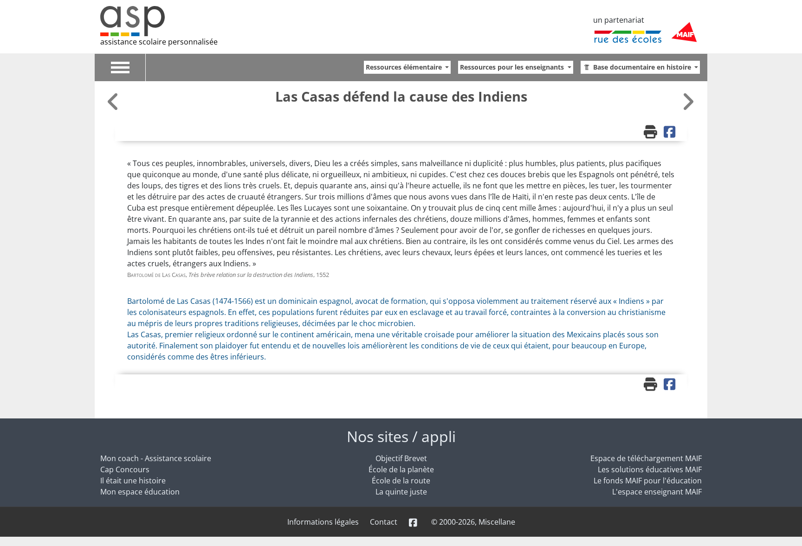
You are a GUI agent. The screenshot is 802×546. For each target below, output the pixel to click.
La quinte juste (401, 492)
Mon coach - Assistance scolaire (155, 458)
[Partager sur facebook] (670, 133)
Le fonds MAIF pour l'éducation (648, 480)
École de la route (401, 480)
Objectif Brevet (401, 458)
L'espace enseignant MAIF (657, 492)
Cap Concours (124, 469)
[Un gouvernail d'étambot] (114, 101)
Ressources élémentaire (405, 67)
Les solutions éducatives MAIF (650, 469)
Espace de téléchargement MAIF (646, 458)
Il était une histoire (133, 480)
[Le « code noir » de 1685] (688, 101)
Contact (383, 522)
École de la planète (401, 469)
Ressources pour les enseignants (513, 67)
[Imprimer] (651, 133)
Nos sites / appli (401, 436)
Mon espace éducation (140, 492)
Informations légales (323, 522)
